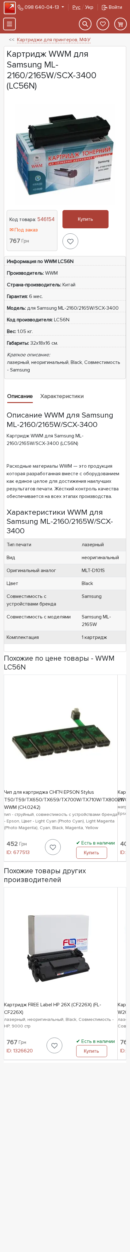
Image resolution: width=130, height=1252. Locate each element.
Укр (83, 7)
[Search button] (85, 24)
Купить (85, 219)
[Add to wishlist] (70, 241)
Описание (20, 396)
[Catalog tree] (9, 24)
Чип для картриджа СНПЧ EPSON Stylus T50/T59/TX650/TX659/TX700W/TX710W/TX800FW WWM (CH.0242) (64, 799)
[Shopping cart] (120, 24)
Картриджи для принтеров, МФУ (54, 40)
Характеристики (62, 396)
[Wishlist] (103, 24)
